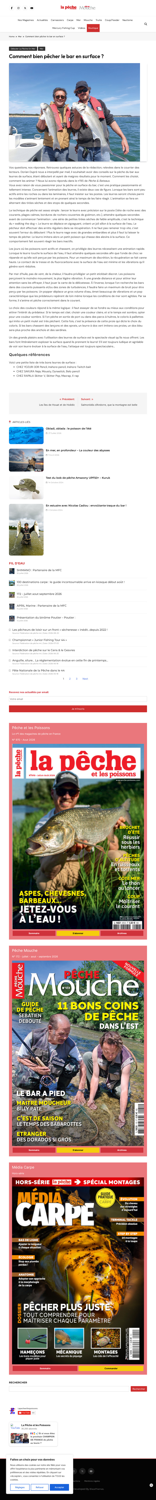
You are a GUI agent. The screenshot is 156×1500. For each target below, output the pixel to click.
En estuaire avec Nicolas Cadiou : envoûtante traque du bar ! (86, 505)
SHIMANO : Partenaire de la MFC (39, 570)
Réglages (20, 1487)
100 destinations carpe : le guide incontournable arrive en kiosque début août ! (71, 582)
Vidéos (81, 28)
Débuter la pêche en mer (23, 48)
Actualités (42, 20)
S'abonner (78, 933)
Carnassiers (57, 20)
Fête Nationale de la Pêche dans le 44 (38, 670)
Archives (122, 933)
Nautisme (127, 20)
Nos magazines (26, 20)
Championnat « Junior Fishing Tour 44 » (39, 640)
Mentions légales (92, 1481)
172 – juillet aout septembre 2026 (39, 594)
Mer (78, 20)
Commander (111, 1368)
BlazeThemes (97, 1489)
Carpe (70, 20)
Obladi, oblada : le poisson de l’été (68, 428)
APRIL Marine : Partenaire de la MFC (42, 605)
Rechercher (18, 1382)
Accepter (59, 1487)
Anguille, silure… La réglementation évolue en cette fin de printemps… (60, 660)
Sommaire (34, 933)
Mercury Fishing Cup (63, 28)
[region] (39, 1474)
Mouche (88, 20)
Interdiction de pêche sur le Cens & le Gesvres (43, 650)
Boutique (93, 28)
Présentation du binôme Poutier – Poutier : (46, 617)
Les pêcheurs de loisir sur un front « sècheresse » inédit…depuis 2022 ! (60, 629)
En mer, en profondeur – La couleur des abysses (78, 450)
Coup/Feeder (112, 20)
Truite (99, 20)
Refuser (40, 1487)
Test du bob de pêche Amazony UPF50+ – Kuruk (78, 477)
